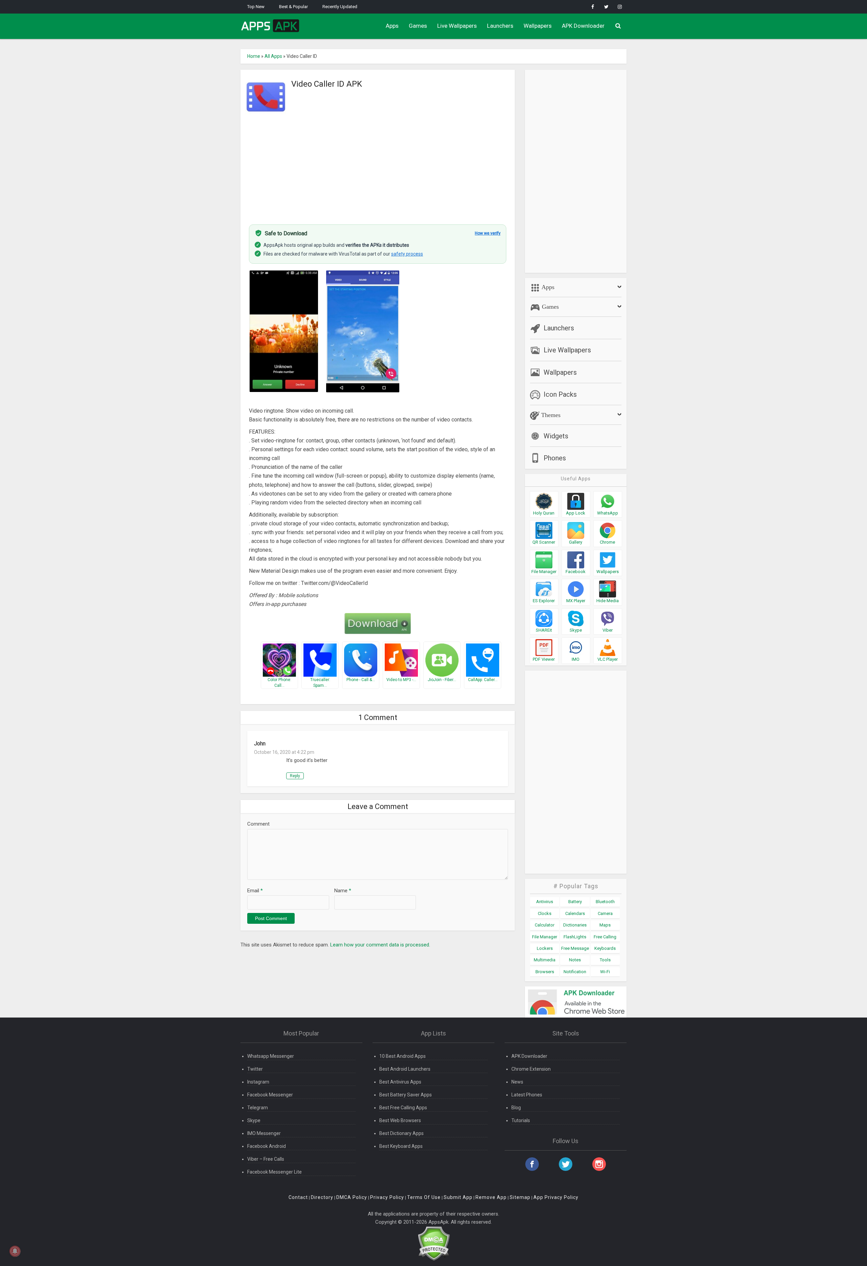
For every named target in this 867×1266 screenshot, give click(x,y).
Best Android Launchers (404, 1069)
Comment (258, 824)
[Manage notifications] (14, 1251)
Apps (392, 25)
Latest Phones (526, 1094)
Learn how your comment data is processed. (380, 945)
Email (255, 891)
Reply (295, 775)
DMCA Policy (351, 1197)
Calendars (575, 913)
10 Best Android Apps (402, 1056)
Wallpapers (538, 25)
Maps (605, 924)
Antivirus (544, 901)
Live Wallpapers (457, 25)
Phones (555, 458)
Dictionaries (575, 924)
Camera (605, 913)
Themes (550, 415)
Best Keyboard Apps (401, 1146)
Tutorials (520, 1120)
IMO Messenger (264, 1133)
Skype (253, 1120)
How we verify (488, 233)
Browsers (544, 971)
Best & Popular (293, 6)
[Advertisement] (377, 166)
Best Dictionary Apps (401, 1133)
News (517, 1082)
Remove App (491, 1197)
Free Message (575, 948)
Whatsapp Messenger (270, 1056)
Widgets (556, 436)
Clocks (544, 913)
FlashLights (575, 936)
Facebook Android (266, 1146)
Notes (575, 959)
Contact (298, 1197)
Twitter (255, 1069)
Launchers (500, 25)
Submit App (458, 1197)
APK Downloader (583, 25)
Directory (322, 1197)
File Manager (544, 936)
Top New (256, 6)
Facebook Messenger (270, 1094)
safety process (407, 254)
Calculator (544, 924)
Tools (605, 959)
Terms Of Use (424, 1197)
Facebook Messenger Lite (274, 1172)
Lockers (545, 948)
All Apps (273, 56)
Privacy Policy (387, 1197)
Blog (516, 1107)
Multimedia (544, 959)
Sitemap (520, 1197)
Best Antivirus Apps (400, 1082)
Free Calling (605, 936)
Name (342, 891)
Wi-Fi (605, 971)
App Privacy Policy (555, 1197)
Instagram (258, 1082)
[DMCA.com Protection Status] (433, 1243)
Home (253, 56)
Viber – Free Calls (265, 1159)
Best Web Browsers (400, 1120)
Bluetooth (605, 901)
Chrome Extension (531, 1069)
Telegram (257, 1107)
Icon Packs (560, 394)
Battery (575, 901)
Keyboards (605, 948)
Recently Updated (339, 6)
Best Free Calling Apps (403, 1107)
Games (418, 25)
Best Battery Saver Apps (405, 1094)
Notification (575, 971)
